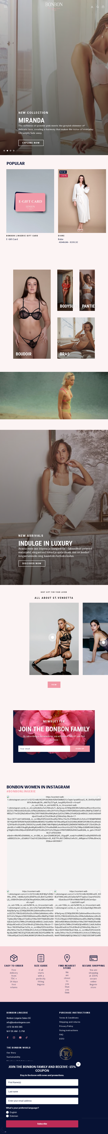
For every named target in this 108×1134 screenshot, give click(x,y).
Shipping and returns (69, 1022)
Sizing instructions (68, 1030)
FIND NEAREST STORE (67, 967)
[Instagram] (14, 1037)
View (54, 685)
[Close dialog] (78, 1064)
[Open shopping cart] (103, 7)
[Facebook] (8, 1037)
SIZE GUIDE (41, 965)
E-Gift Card (12, 239)
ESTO (61, 1039)
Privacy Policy (66, 1026)
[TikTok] (27, 1037)
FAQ (61, 1034)
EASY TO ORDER (13, 965)
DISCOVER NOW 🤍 (33, 143)
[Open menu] (5, 7)
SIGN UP (80, 749)
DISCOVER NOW (31, 563)
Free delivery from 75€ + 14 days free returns (14, 979)
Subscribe (42, 1124)
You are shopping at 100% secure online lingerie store (93, 979)
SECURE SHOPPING (93, 965)
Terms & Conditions (69, 1017)
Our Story (11, 1052)
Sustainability (13, 1057)
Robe (60, 239)
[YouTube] (20, 1037)
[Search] (97, 7)
